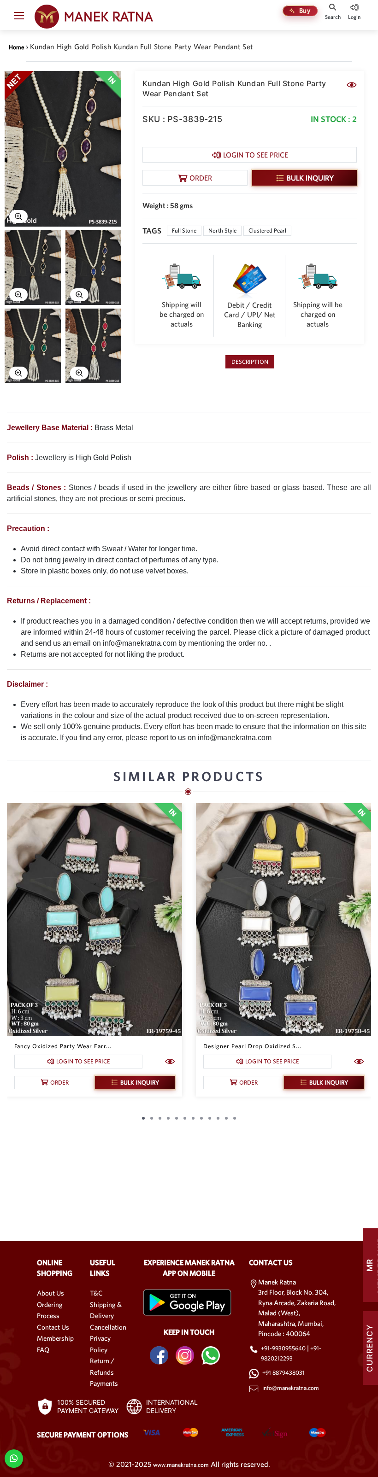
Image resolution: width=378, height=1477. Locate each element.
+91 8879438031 (283, 1372)
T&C (96, 1293)
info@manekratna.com (290, 1387)
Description (249, 361)
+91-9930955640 (284, 1348)
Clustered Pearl (267, 230)
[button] (19, 17)
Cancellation (108, 1327)
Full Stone (184, 230)
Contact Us (53, 1327)
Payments (104, 1383)
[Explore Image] (18, 216)
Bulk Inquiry (310, 178)
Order (200, 178)
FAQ (43, 1350)
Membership (55, 1338)
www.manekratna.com (181, 1464)
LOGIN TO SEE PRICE (255, 155)
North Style (222, 230)
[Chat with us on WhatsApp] (14, 1457)
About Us (50, 1293)
